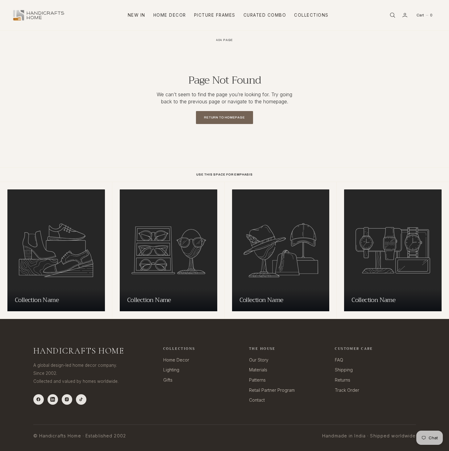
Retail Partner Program (272, 390)
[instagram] (67, 399)
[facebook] (38, 399)
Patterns (257, 380)
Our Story (258, 359)
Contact (257, 400)
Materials (258, 369)
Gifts (168, 380)
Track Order (347, 390)
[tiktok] (81, 399)
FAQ (339, 359)
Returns (342, 380)
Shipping (344, 369)
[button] (405, 15)
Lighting (171, 369)
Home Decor (169, 15)
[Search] (392, 15)
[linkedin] (53, 399)
